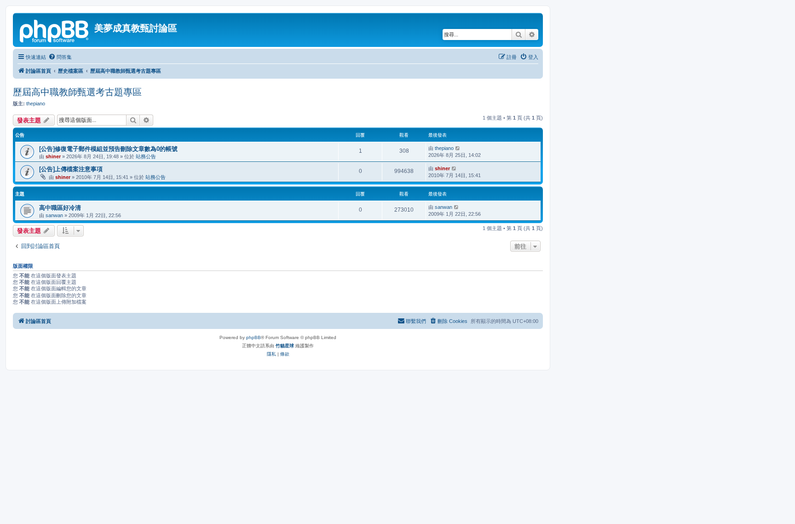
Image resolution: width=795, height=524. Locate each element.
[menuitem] (60, 57)
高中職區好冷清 (60, 207)
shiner (53, 156)
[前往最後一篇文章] (458, 148)
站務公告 (146, 156)
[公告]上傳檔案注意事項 (71, 169)
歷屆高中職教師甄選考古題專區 (77, 92)
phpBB (253, 337)
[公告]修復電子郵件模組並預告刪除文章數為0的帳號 (108, 148)
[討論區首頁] (54, 30)
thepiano (35, 103)
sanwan (54, 215)
